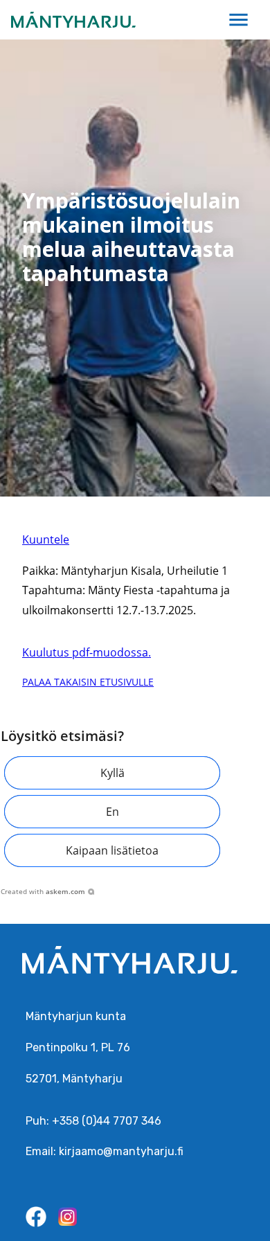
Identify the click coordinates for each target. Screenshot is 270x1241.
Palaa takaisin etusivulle (88, 681)
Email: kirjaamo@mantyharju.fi (104, 1151)
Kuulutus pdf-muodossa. (86, 652)
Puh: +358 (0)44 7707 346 (93, 1120)
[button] (112, 772)
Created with (43, 891)
